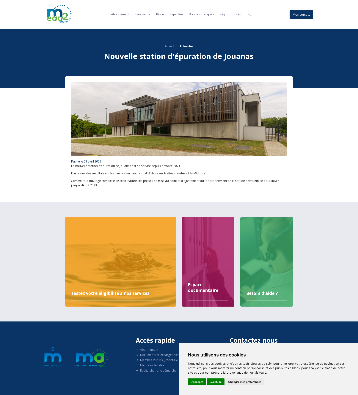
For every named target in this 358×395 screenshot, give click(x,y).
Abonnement (120, 14)
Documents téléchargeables (159, 355)
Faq (222, 14)
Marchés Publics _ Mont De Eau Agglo (166, 360)
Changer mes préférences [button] (244, 381)
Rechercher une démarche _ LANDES (165, 370)
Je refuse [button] (216, 381)
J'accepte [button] (197, 381)
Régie (160, 14)
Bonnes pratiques (201, 14)
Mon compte (301, 14)
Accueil (169, 46)
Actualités (186, 46)
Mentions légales (151, 365)
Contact (236, 14)
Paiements (142, 14)
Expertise (176, 14)
